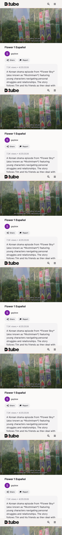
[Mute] (23, 531)
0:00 (11, 531)
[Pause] (4, 531)
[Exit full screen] (58, 531)
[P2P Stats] (44, 531)
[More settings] (51, 531)
